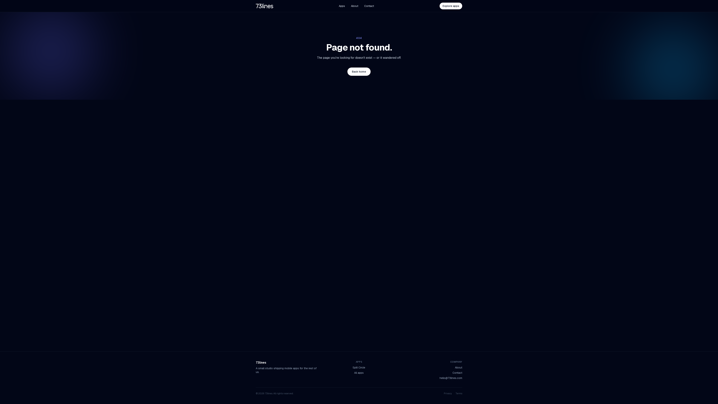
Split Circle (359, 367)
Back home (359, 71)
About (354, 6)
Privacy (448, 393)
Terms (458, 393)
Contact (369, 6)
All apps (359, 372)
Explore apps (451, 6)
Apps (342, 6)
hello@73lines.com (451, 378)
